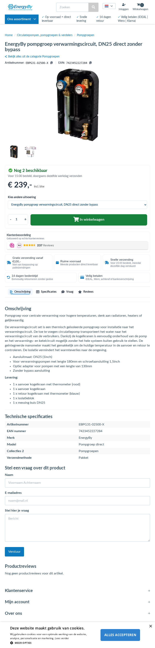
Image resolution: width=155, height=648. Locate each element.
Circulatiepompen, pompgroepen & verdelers (44, 35)
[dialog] (77, 635)
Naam (9, 474)
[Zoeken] (93, 7)
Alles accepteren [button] (120, 635)
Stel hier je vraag (17, 510)
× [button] (150, 626)
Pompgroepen (85, 35)
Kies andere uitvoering (22, 197)
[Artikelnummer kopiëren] (51, 62)
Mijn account (17, 602)
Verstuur (14, 551)
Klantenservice (19, 591)
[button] (53, 642)
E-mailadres (13, 492)
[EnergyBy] (20, 7)
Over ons (13, 613)
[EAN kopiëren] (90, 62)
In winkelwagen (91, 220)
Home (9, 35)
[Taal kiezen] (109, 6)
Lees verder (62, 638)
